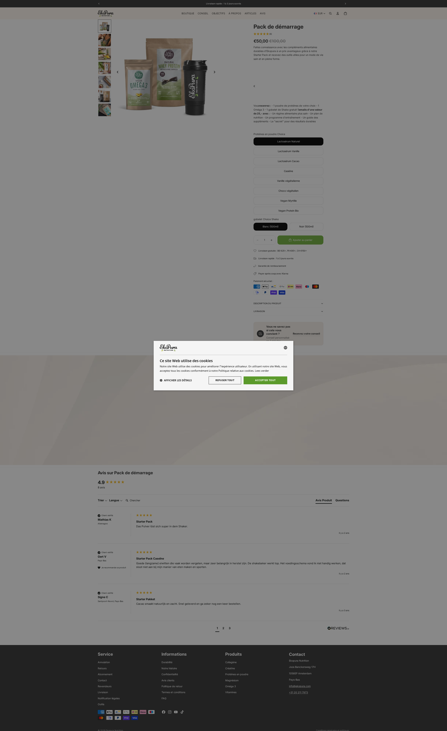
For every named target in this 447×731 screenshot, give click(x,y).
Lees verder (262, 370)
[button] (176, 380)
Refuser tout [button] (224, 380)
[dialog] (223, 365)
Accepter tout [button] (265, 380)
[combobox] (285, 348)
